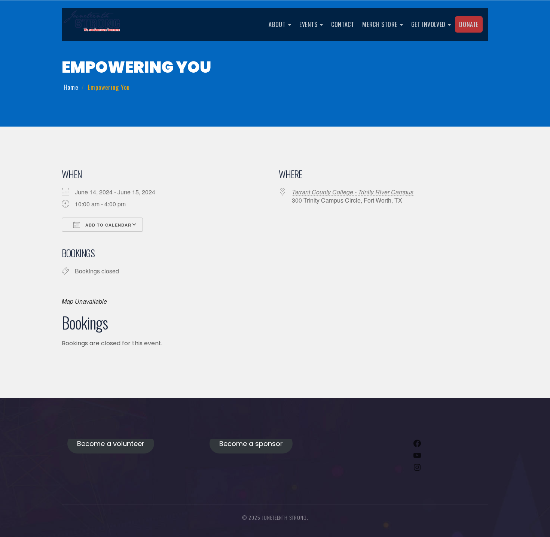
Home (71, 87)
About (278, 24)
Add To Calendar (107, 225)
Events (309, 24)
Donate (469, 24)
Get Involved (429, 24)
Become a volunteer (110, 443)
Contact (342, 24)
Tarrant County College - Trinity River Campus (352, 192)
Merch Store (380, 24)
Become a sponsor (251, 443)
